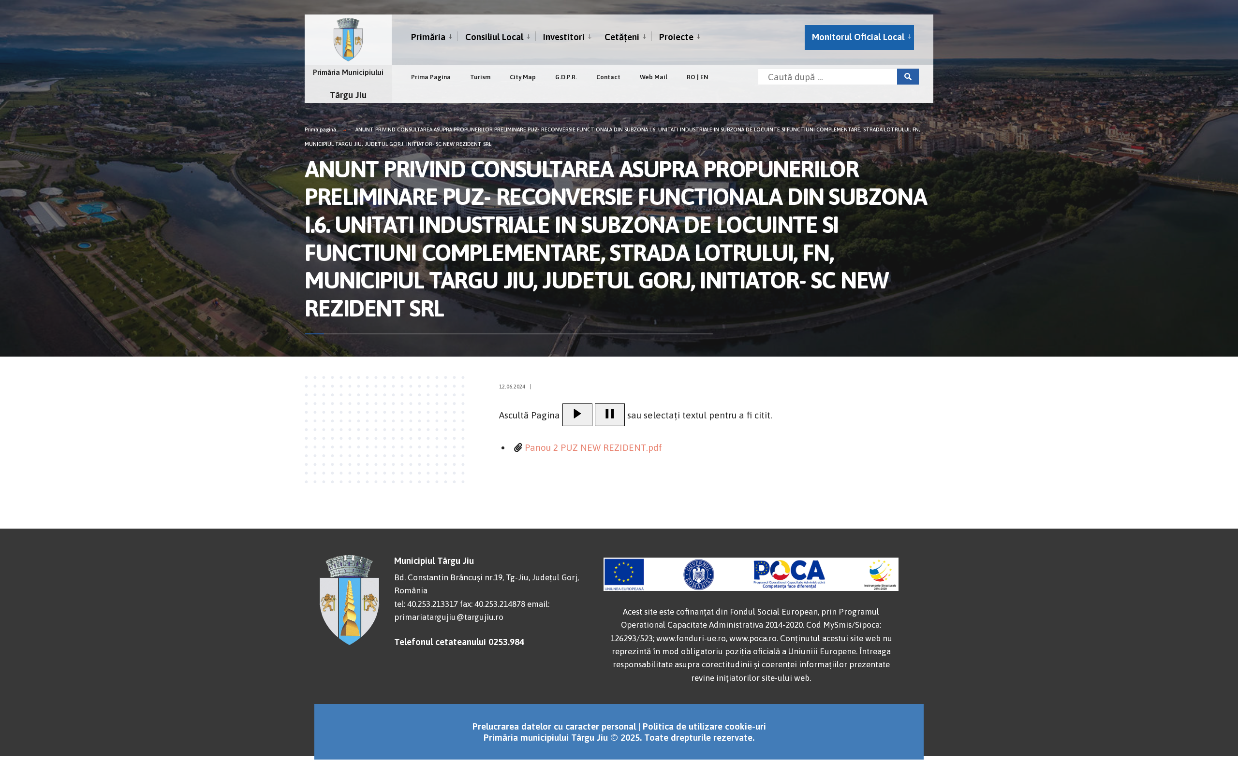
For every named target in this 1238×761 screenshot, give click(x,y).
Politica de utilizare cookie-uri (704, 726)
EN (704, 77)
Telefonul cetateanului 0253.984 (459, 641)
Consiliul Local (494, 36)
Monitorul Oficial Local (858, 36)
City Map (523, 77)
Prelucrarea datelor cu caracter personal (554, 726)
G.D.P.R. (566, 77)
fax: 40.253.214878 (492, 604)
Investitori (564, 36)
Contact (608, 77)
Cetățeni (621, 36)
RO (691, 77)
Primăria (428, 36)
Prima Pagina (431, 77)
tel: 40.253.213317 (426, 604)
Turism (480, 77)
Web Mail (653, 77)
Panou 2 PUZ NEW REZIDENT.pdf (593, 447)
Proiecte (676, 36)
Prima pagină (320, 129)
